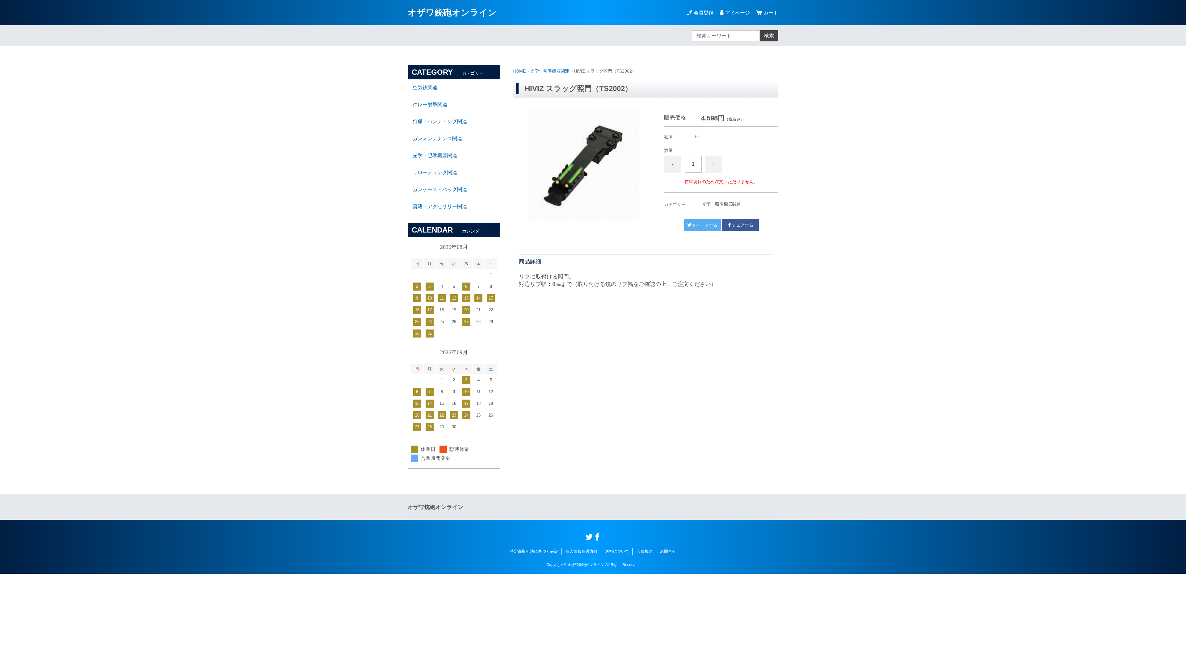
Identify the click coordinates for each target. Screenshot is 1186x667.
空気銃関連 (425, 87)
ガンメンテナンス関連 (437, 138)
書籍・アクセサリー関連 (440, 206)
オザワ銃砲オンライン (452, 12)
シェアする (742, 225)
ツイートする (704, 225)
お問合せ (668, 551)
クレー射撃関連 (430, 104)
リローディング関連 (435, 172)
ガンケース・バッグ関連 (440, 189)
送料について (617, 551)
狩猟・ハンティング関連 (440, 121)
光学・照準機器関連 (549, 71)
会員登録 (703, 12)
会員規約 (645, 551)
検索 (769, 35)
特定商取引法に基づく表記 (534, 551)
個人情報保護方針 (582, 551)
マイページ (737, 12)
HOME (519, 71)
